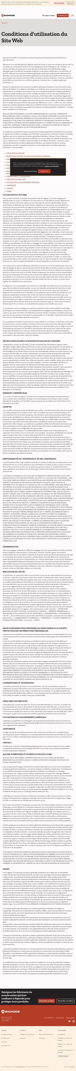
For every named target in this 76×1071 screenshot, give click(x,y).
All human (72, 1066)
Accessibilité (61, 1034)
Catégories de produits (27, 1034)
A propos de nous (6, 1034)
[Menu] (73, 15)
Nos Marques (5, 1038)
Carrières (4, 1042)
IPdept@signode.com (34, 746)
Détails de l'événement (46, 1034)
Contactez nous (6, 1046)
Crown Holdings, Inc (20, 1066)
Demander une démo (65, 1001)
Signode (3, 23)
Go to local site (59, 3)
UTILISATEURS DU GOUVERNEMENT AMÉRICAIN (22, 182)
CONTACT (9, 188)
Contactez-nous (63, 15)
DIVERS (8, 191)
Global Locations (70, 1017)
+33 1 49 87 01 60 (49, 1017)
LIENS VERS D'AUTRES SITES (16, 179)
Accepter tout (44, 171)
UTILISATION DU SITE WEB (15, 153)
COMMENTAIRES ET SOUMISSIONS (18, 176)
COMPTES (9, 162)
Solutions (23, 1038)
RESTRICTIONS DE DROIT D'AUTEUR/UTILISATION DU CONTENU (28, 156)
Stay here (70, 2)
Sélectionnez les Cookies (30, 171)
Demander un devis (46, 1001)
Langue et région (49, 15)
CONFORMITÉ (11, 185)
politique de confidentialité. (52, 166)
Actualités (42, 1038)
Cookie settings (63, 1056)
